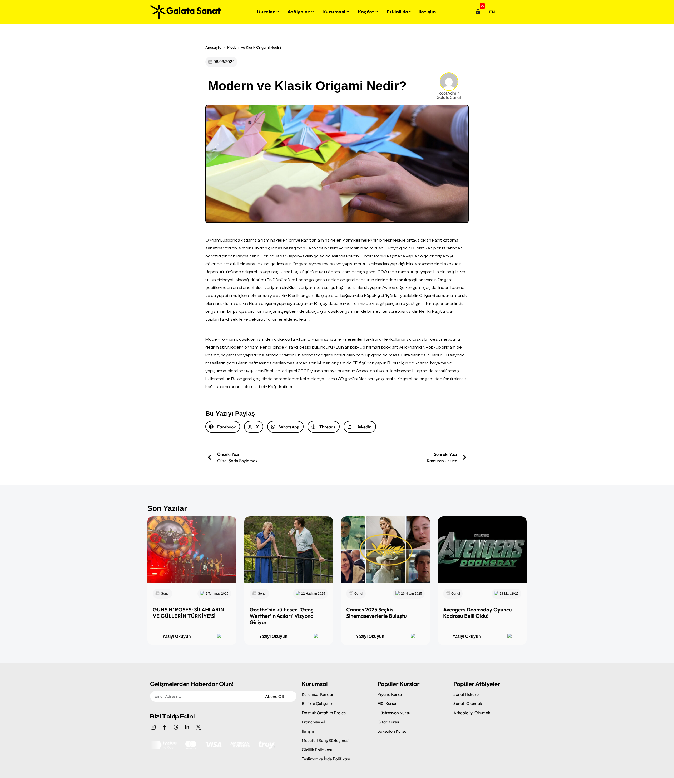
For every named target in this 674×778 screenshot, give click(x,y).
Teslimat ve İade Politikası (326, 758)
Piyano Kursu (390, 694)
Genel (165, 593)
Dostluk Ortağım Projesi (324, 712)
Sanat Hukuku (466, 694)
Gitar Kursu (388, 722)
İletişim (427, 11)
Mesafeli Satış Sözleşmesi (325, 740)
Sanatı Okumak (467, 703)
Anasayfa (213, 47)
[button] (222, 427)
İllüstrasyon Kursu (394, 712)
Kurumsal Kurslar (318, 694)
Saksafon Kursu (392, 731)
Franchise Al (313, 722)
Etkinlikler (399, 11)
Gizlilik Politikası (317, 749)
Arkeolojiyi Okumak (471, 712)
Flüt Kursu (387, 703)
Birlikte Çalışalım (317, 703)
